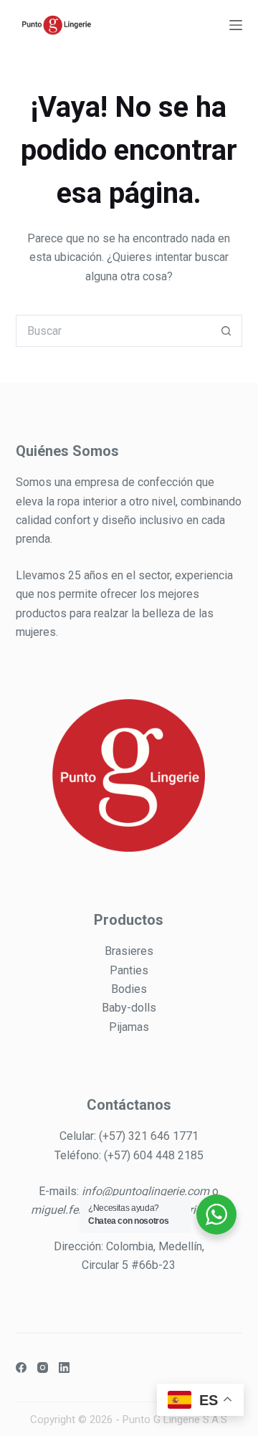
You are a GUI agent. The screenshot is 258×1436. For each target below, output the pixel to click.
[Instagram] (42, 1367)
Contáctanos (129, 1104)
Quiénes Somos (67, 451)
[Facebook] (21, 1367)
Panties (129, 970)
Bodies (129, 989)
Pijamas (129, 1027)
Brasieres (129, 951)
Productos (128, 919)
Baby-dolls (129, 1007)
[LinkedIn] (64, 1367)
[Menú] (235, 25)
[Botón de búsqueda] (226, 331)
